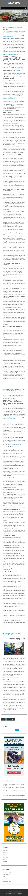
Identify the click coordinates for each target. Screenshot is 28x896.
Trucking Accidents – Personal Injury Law (10, 793)
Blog (23, 636)
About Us (10, 891)
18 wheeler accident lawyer (8, 872)
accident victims (17, 70)
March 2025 (5, 852)
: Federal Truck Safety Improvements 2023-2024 (11, 784)
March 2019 (5, 857)
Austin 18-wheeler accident (20, 407)
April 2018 (5, 861)
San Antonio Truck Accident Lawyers (9, 98)
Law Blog (13, 893)
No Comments (21, 31)
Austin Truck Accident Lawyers (10, 418)
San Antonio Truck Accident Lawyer (9, 54)
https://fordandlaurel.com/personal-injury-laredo (11, 677)
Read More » (5, 382)
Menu (3, 8)
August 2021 (5, 854)
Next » (13, 719)
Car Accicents (5, 878)
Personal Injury (14, 32)
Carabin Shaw (9, 396)
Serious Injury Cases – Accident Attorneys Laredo (12, 790)
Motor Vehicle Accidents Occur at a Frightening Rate (12, 795)
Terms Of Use (15, 891)
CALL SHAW (15, 468)
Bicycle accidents (6, 874)
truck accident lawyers (21, 32)
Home (7, 891)
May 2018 (5, 859)
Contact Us (20, 891)
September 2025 (6, 850)
